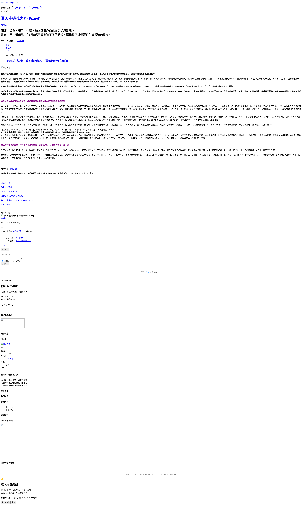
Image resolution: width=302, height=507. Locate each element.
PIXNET (133, 474)
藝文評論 (19, 238)
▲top (3, 245)
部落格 (8, 48)
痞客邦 (15, 231)
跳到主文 (4, 25)
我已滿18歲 (6, 502)
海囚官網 (14, 169)
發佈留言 (5, 264)
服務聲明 (173, 474)
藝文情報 (20, 41)
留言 (21, 231)
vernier (3, 218)
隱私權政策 (164, 474)
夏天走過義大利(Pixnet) (20, 18)
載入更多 (5, 249)
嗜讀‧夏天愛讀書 (23, 241)
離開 (13, 502)
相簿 (7, 45)
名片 (7, 51)
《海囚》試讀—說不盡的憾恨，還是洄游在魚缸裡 (37, 60)
